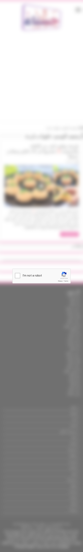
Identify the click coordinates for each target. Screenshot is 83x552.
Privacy (60, 281)
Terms (66, 281)
